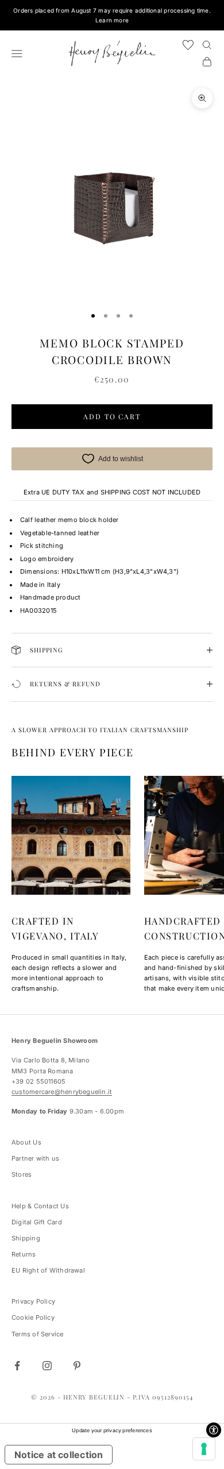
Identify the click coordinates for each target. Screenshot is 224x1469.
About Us (26, 1142)
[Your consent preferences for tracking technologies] (204, 1449)
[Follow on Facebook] (17, 1365)
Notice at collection (58, 1454)
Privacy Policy (33, 1301)
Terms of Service (37, 1334)
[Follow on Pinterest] (77, 1365)
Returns (23, 1254)
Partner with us (35, 1158)
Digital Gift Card (36, 1222)
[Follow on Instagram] (47, 1365)
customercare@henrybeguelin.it (61, 1092)
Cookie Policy (33, 1317)
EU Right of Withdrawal (48, 1270)
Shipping (25, 1238)
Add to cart (112, 416)
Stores (21, 1174)
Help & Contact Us (40, 1206)
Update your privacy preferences (112, 1430)
